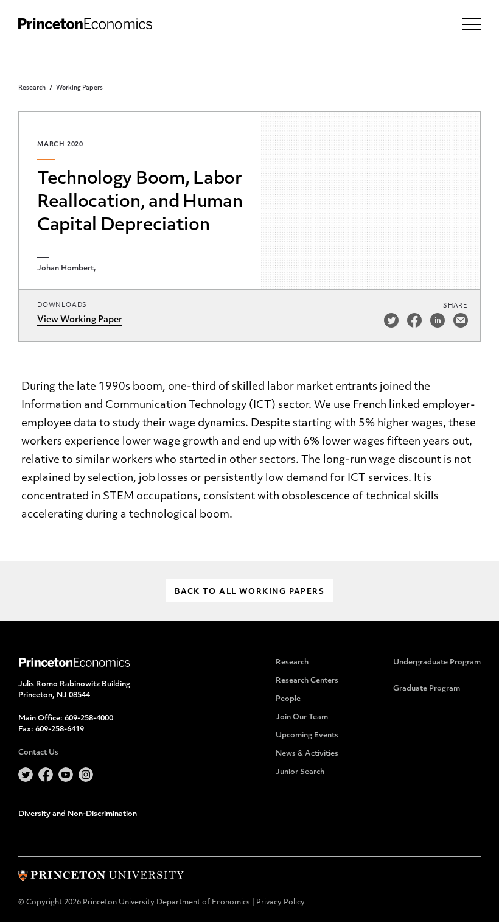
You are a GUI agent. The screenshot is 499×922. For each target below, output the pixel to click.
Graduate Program (426, 688)
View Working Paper (79, 320)
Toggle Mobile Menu (471, 24)
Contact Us (38, 752)
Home (85, 24)
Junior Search (300, 772)
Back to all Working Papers (249, 592)
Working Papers (79, 88)
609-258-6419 (59, 729)
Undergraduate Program (437, 662)
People (288, 699)
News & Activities (307, 754)
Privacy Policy (280, 902)
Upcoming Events (307, 735)
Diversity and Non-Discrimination (77, 814)
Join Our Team (302, 717)
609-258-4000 (89, 718)
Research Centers (307, 680)
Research (32, 88)
